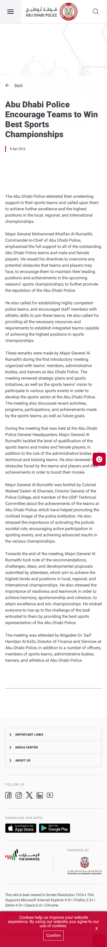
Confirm (53, 935)
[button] (53, 85)
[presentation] (6, 169)
